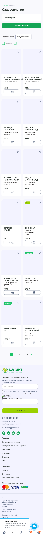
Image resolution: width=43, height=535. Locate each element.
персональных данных (29, 391)
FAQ (3, 461)
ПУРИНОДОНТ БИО (10, 329)
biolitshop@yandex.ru (10, 428)
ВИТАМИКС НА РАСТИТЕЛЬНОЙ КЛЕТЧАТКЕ (11, 279)
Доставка (6, 474)
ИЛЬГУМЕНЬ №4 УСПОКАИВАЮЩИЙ (33, 78)
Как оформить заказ (10, 478)
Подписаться (20, 410)
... (23, 355)
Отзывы (5, 457)
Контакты (6, 453)
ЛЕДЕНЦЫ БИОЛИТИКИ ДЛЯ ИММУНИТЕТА (32, 129)
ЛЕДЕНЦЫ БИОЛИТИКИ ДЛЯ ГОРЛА (32, 179)
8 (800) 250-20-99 (10, 418)
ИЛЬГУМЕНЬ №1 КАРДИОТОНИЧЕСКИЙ (13, 78)
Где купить (7, 450)
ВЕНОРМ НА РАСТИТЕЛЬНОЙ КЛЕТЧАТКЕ (32, 329)
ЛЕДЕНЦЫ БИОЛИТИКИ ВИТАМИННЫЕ (10, 129)
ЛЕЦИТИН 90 (30, 278)
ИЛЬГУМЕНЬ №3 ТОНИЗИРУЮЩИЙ (11, 179)
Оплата (5, 470)
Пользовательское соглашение (9, 511)
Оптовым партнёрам (11, 442)
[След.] (31, 354)
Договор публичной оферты (9, 516)
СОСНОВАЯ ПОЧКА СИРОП (31, 228)
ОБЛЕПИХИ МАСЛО (8, 229)
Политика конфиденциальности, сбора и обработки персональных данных (10, 502)
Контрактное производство (14, 446)
